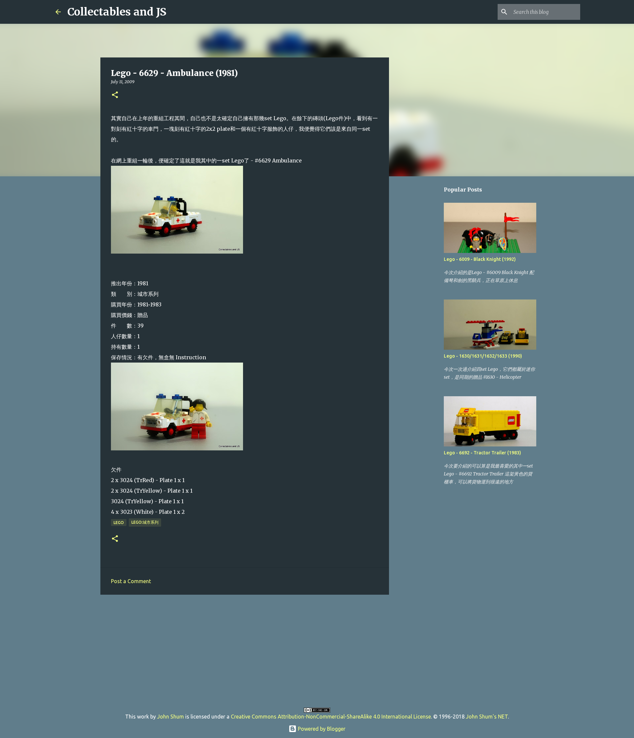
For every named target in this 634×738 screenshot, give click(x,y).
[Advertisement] (245, 651)
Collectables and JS (116, 11)
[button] (115, 95)
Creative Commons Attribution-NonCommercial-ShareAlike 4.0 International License (331, 717)
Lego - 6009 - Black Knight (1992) (480, 259)
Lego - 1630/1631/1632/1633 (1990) (483, 356)
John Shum (170, 717)
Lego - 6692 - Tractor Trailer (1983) (482, 452)
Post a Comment (131, 581)
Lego (119, 522)
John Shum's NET (487, 717)
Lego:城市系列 (144, 522)
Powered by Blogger (321, 729)
